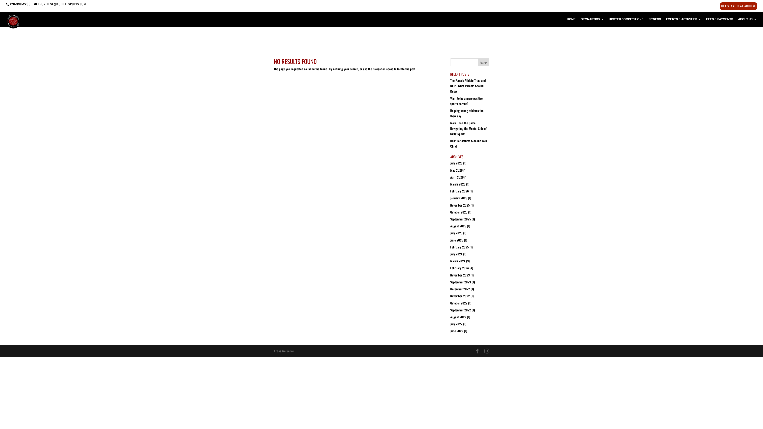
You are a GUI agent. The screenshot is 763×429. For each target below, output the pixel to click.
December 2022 (460, 289)
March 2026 (457, 184)
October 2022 (458, 303)
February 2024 (459, 268)
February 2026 (459, 191)
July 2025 (456, 233)
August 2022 (458, 317)
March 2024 (457, 261)
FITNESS (655, 19)
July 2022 (456, 324)
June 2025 (456, 240)
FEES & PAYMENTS (719, 19)
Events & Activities (681, 19)
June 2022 (456, 331)
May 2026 (456, 170)
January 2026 (458, 198)
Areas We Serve (284, 351)
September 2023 (460, 282)
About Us (745, 19)
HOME (571, 19)
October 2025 (458, 212)
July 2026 (456, 163)
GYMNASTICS (590, 19)
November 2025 (460, 205)
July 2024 (456, 254)
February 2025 (459, 247)
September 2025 (460, 219)
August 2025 (458, 226)
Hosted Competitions (626, 19)
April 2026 (457, 177)
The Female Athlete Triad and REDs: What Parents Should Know (468, 86)
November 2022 (460, 296)
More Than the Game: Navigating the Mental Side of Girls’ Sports (468, 128)
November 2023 (460, 275)
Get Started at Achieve (738, 6)
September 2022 (460, 310)
